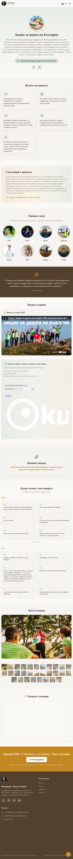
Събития (42, 789)
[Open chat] (68, 854)
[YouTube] (14, 800)
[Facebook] (34, 67)
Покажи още (36, 542)
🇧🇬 (62, 3)
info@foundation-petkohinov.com (15, 816)
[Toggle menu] (70, 3)
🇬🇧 (66, 3)
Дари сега (42, 792)
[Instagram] (39, 67)
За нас (41, 786)
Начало (41, 783)
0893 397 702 (8, 819)
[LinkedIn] (19, 800)
